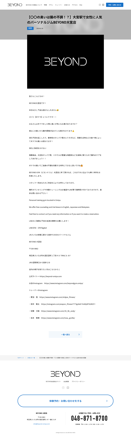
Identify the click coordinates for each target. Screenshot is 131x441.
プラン (51, 5)
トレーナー (58, 5)
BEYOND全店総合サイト (53, 381)
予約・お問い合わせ (114, 5)
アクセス (74, 5)
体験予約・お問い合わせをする (65, 401)
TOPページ (21, 358)
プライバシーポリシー (78, 381)
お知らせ (67, 5)
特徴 (45, 5)
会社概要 (66, 381)
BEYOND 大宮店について (34, 5)
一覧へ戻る (65, 334)
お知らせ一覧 (31, 358)
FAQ (80, 5)
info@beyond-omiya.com (41, 424)
